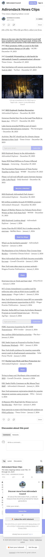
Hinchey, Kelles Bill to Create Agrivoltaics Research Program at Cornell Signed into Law (22, 311)
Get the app (33, 547)
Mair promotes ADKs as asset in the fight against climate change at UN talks (20, 47)
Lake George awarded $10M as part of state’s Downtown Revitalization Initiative (19, 127)
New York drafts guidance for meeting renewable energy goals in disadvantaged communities (21, 351)
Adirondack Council (13, 18)
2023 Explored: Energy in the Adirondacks (18, 153)
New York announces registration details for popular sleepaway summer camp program (22, 392)
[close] (39, 482)
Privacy (25, 540)
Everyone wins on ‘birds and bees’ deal (17, 281)
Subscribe (33, 3)
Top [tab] (4, 461)
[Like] (4, 25)
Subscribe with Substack (24, 519)
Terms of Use (33, 524)
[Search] (41, 461)
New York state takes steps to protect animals (19, 266)
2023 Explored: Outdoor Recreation (20, 110)
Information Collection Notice (26, 526)
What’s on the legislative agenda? (14, 243)
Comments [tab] (6, 435)
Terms (32, 540)
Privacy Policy (22, 528)
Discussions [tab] (18, 461)
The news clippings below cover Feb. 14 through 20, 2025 (16, 471)
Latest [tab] (9, 461)
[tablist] (11, 435)
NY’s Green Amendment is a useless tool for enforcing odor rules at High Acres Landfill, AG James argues (20, 291)
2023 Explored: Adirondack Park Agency (17, 194)
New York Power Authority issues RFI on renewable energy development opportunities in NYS (22, 301)
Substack (12, 553)
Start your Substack (17, 547)
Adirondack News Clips (12, 467)
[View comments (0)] (9, 25)
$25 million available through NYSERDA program (21, 202)
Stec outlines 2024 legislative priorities (17, 334)
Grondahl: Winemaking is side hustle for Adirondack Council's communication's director (21, 58)
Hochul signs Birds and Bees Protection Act (23, 361)
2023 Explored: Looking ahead (13, 220)
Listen (40, 19)
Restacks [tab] (15, 435)
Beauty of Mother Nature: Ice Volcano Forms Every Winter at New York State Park (21, 211)
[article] (22, 472)
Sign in (40, 3)
